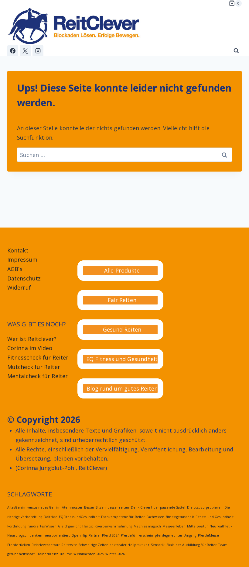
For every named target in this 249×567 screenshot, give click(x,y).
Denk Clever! (141, 507)
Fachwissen (155, 517)
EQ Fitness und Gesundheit (122, 359)
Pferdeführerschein (137, 535)
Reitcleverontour (46, 545)
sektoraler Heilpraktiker (129, 545)
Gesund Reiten (122, 329)
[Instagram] (37, 50)
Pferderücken (18, 545)
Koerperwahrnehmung (113, 526)
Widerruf (19, 287)
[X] (25, 50)
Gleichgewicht (69, 526)
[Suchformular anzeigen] (236, 50)
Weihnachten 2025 (88, 554)
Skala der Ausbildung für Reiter (191, 545)
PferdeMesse (208, 535)
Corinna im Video (29, 348)
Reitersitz (69, 545)
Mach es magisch (147, 526)
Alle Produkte (122, 270)
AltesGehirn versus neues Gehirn (33, 507)
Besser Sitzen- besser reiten (106, 507)
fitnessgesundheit (180, 517)
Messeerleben (174, 526)
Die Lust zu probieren (205, 507)
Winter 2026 (115, 554)
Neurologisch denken (24, 535)
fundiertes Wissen (42, 526)
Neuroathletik (221, 526)
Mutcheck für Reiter (33, 366)
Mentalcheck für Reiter (37, 376)
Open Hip (79, 535)
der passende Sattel (169, 507)
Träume (66, 554)
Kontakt (18, 250)
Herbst (87, 526)
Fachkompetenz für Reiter (123, 517)
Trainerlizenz (47, 554)
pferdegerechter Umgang (175, 535)
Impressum (22, 259)
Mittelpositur (197, 526)
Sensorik (158, 545)
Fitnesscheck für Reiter (37, 357)
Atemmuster (72, 507)
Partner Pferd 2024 (104, 535)
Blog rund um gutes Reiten (122, 388)
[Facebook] (12, 50)
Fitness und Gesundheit (215, 517)
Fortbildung (16, 526)
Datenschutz (24, 278)
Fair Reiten (122, 300)
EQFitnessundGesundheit (79, 517)
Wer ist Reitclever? (31, 339)
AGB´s (14, 269)
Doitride (50, 517)
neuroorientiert (57, 535)
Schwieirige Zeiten (93, 545)
